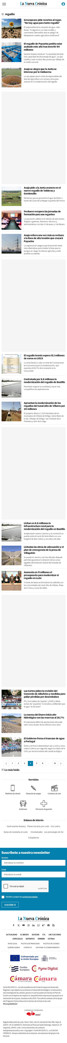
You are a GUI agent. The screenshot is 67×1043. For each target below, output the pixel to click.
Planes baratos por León (38, 826)
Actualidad (11, 935)
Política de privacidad (30, 944)
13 (55, 763)
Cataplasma (33, 838)
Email (4, 870)
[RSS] (53, 925)
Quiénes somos (14, 947)
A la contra (55, 826)
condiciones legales (30, 897)
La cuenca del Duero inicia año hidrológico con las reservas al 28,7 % (44, 716)
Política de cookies (51, 944)
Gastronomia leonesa (16, 826)
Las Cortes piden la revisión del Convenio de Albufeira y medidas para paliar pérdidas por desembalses (44, 694)
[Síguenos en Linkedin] (33, 925)
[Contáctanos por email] (48, 925)
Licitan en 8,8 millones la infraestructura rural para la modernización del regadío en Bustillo (44, 526)
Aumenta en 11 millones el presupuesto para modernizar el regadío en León (41, 575)
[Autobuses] (23, 805)
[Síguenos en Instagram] (28, 925)
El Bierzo (24, 935)
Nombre (5, 858)
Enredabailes (37, 832)
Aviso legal (12, 944)
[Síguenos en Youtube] (23, 925)
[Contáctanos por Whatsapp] (38, 925)
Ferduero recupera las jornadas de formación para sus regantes (42, 213)
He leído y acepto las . (21, 897)
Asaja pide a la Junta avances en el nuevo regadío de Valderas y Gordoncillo (42, 191)
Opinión (41, 939)
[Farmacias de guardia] (44, 805)
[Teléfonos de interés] (12, 790)
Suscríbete (10, 905)
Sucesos (35, 935)
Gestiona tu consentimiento (48, 947)
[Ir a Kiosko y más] (43, 925)
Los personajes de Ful (53, 832)
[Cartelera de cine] (54, 790)
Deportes (30, 939)
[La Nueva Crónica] (33, 921)
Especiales (18, 939)
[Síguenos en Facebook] (13, 925)
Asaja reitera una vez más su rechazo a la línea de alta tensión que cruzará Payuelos (44, 238)
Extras (51, 939)
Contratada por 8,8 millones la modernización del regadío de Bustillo (44, 380)
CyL (43, 935)
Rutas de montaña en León (16, 832)
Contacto (28, 947)
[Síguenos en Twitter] (18, 925)
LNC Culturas (55, 935)
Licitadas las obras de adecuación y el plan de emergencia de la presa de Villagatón (44, 550)
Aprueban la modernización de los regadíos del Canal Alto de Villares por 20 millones (44, 406)
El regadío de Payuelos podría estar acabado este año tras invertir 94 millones (43, 47)
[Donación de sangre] (33, 790)
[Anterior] (6, 763)
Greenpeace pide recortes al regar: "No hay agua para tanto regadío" (43, 21)
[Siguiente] (60, 763)
